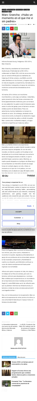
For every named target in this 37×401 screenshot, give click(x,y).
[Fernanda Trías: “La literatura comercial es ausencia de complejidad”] (6, 383)
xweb (10, 11)
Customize (17, 217)
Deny (18, 223)
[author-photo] (18, 346)
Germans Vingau (11, 9)
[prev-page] (3, 390)
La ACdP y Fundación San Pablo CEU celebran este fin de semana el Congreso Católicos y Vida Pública (27, 327)
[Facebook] (3, 28)
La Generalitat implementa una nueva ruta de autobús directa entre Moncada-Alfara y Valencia (10, 327)
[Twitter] (8, 28)
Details (29, 206)
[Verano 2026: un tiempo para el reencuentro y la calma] (6, 364)
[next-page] (6, 390)
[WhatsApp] (16, 28)
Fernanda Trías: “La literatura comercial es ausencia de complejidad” (21, 383)
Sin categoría (26, 9)
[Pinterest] (12, 28)
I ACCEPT (18, 211)
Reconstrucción (19, 9)
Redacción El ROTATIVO (10, 24)
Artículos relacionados (9, 357)
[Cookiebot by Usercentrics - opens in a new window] (27, 176)
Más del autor (21, 357)
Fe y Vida (8, 7)
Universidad (4, 11)
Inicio (3, 7)
